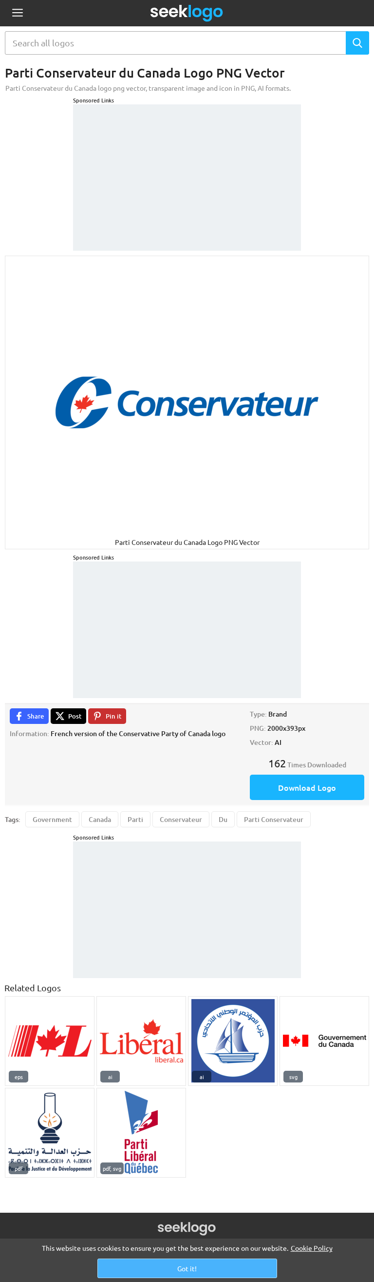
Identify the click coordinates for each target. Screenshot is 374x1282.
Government (52, 819)
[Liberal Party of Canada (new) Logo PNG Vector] (141, 1041)
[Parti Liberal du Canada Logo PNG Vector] (49, 1041)
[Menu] (17, 13)
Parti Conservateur (273, 819)
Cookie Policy (312, 1247)
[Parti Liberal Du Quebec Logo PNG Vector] (141, 1133)
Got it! (187, 1268)
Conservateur (181, 819)
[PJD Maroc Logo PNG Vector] (49, 1133)
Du (223, 819)
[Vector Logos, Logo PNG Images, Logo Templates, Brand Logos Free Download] (187, 13)
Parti (135, 819)
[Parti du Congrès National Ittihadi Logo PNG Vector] (233, 1041)
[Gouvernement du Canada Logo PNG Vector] (324, 1041)
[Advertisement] (187, 165)
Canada (100, 819)
